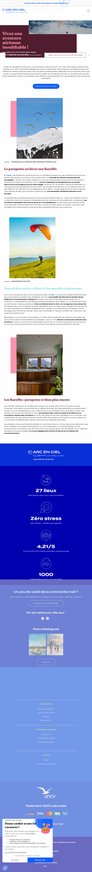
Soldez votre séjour (46, 742)
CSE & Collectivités (46, 713)
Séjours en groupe (46, 709)
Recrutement (46, 720)
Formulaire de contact (46, 764)
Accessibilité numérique (46, 863)
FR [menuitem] (44, 866)
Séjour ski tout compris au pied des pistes (65, 55)
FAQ (46, 760)
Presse (46, 716)
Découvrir (46, 662)
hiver (9, 175)
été (52, 295)
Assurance (46, 734)
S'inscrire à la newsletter (46, 603)
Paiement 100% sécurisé (46, 805)
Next (88, 55)
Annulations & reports (46, 738)
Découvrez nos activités (46, 86)
